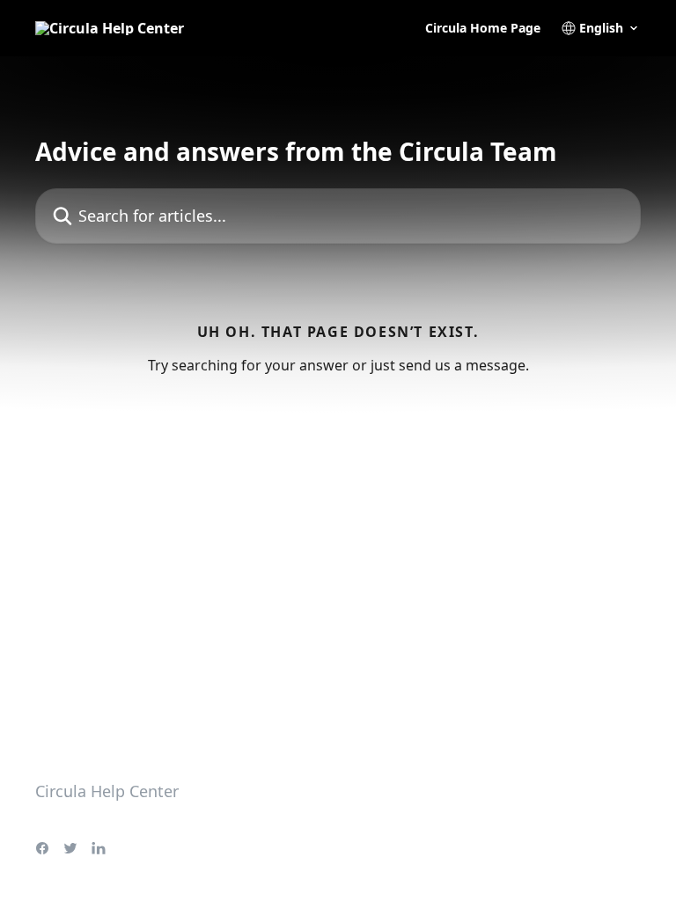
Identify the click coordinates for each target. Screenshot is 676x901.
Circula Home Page (482, 28)
